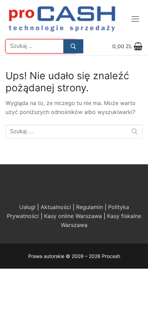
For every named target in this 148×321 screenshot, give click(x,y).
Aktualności (56, 207)
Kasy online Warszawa (73, 216)
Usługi (27, 207)
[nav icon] (135, 19)
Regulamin (89, 207)
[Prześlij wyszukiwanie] (73, 46)
